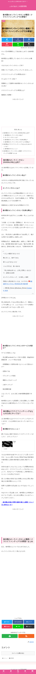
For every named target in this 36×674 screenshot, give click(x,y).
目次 (15, 129)
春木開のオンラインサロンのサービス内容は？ (17, 142)
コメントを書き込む (18, 653)
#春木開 (25, 284)
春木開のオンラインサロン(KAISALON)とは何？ (16, 133)
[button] (32, 351)
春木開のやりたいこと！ (11, 148)
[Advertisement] (18, 113)
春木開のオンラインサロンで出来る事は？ (16, 139)
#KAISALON (18, 284)
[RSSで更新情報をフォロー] (26, 636)
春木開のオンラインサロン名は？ (14, 135)
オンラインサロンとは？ (11, 137)
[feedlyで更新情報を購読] (10, 636)
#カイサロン (10, 284)
